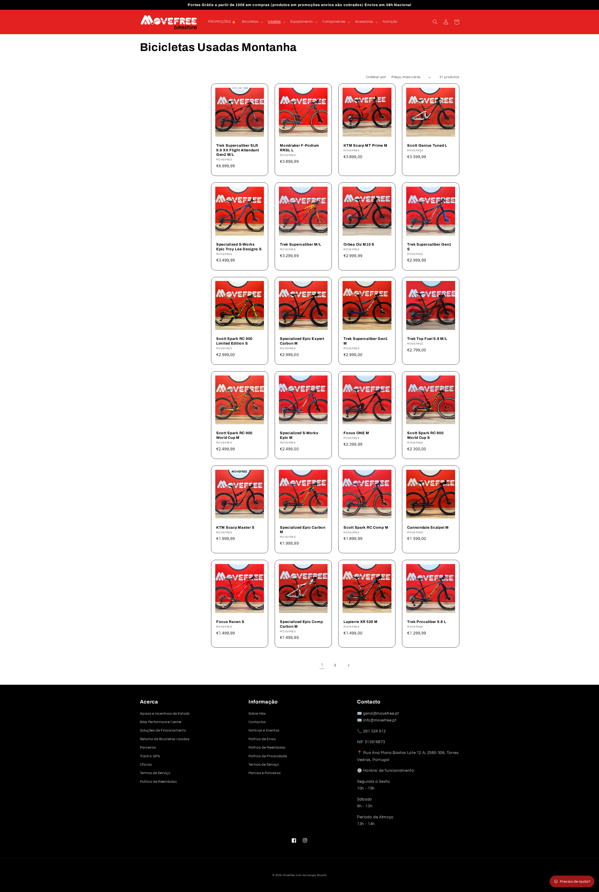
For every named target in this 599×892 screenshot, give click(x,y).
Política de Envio (262, 739)
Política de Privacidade (267, 756)
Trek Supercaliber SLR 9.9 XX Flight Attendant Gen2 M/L (237, 150)
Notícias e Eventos (263, 730)
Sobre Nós (257, 713)
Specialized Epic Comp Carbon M (301, 624)
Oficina (146, 764)
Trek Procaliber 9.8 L (426, 622)
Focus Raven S (230, 622)
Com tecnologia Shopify (311, 875)
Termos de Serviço (155, 773)
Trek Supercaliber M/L (300, 244)
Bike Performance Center (161, 722)
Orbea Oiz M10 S (358, 244)
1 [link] (322, 665)
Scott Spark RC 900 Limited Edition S (234, 341)
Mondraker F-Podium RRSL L (299, 147)
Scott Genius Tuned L (427, 145)
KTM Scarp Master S (235, 527)
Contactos (257, 722)
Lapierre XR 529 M (360, 622)
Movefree (289, 875)
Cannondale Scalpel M (428, 527)
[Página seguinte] (348, 665)
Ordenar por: (376, 77)
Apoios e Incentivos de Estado (165, 713)
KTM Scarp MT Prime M (365, 145)
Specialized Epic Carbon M (302, 529)
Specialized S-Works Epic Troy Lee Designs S (239, 246)
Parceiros (148, 747)
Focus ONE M (356, 433)
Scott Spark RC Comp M (365, 527)
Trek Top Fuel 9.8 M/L (427, 339)
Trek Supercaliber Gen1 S (429, 246)
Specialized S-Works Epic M (299, 435)
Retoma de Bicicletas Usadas (165, 739)
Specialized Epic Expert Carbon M (302, 341)
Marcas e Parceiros (264, 773)
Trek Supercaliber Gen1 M (365, 341)
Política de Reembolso (158, 781)
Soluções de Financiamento (163, 730)
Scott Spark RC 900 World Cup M (234, 435)
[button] (252, 22)
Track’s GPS (150, 756)
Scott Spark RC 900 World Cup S (425, 435)
